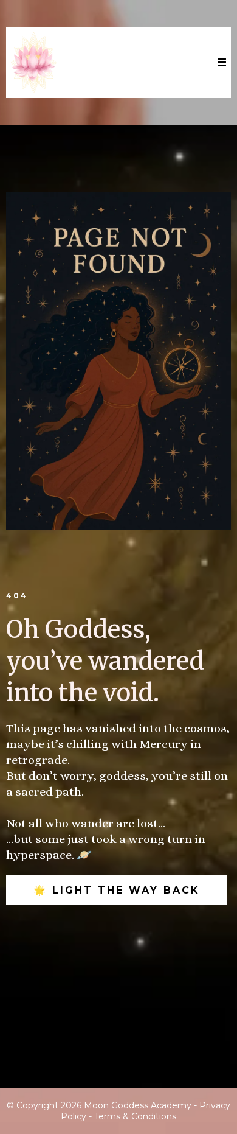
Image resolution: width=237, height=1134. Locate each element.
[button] (220, 62)
